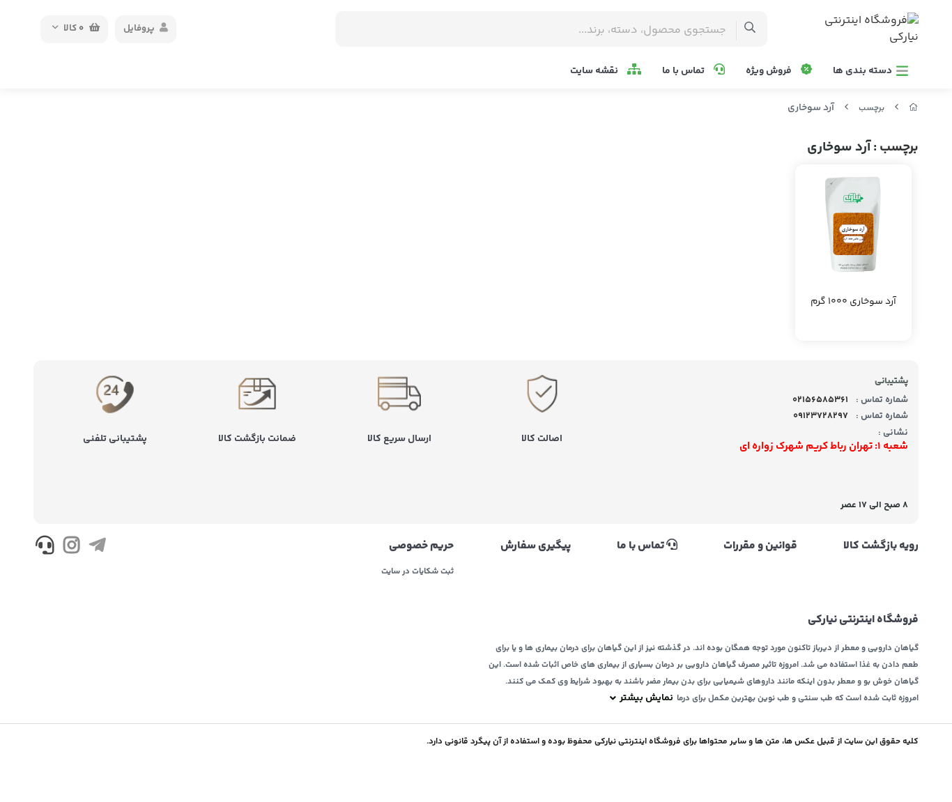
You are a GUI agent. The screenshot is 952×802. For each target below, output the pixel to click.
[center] (750, 29)
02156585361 (820, 400)
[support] (44, 548)
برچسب (871, 108)
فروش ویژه (770, 71)
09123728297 (820, 416)
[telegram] (97, 548)
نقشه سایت (595, 71)
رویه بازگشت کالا (881, 546)
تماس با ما (684, 71)
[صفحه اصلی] (914, 108)
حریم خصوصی (421, 546)
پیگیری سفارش (535, 546)
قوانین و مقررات (760, 546)
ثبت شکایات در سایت (417, 572)
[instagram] (70, 548)
